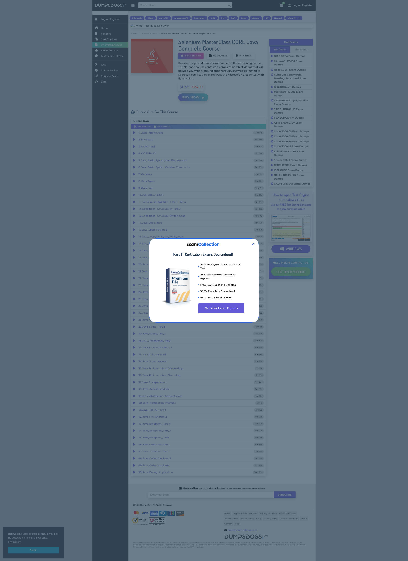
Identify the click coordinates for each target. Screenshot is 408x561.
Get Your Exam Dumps (221, 308)
